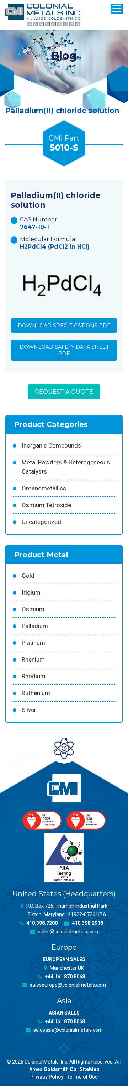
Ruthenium (36, 693)
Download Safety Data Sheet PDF (64, 350)
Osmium (33, 609)
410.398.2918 (87, 923)
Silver (29, 709)
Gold (28, 575)
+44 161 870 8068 (64, 976)
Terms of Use (82, 1077)
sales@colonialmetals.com (67, 931)
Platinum (33, 642)
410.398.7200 (41, 923)
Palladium (35, 625)
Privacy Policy (46, 1077)
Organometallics (44, 488)
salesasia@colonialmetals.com (67, 1030)
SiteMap (89, 1069)
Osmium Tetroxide (46, 505)
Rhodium (34, 676)
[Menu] (117, 9)
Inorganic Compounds (51, 445)
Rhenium (33, 659)
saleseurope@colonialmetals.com (67, 985)
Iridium (31, 592)
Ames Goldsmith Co (52, 1069)
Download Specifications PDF (64, 325)
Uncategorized (41, 521)
